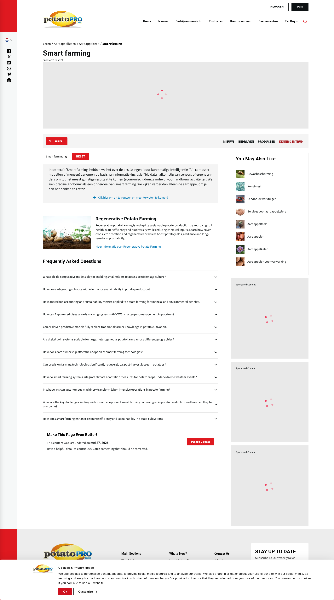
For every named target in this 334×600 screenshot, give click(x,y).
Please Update (200, 441)
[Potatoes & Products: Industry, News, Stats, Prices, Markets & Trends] (63, 21)
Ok (65, 591)
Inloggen (277, 6)
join (300, 6)
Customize (85, 591)
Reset (80, 156)
